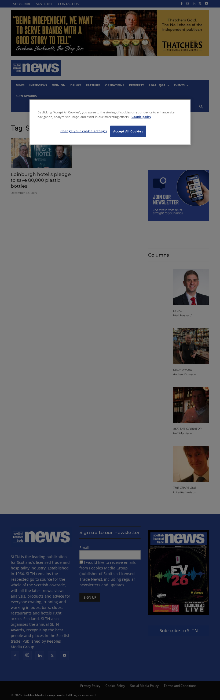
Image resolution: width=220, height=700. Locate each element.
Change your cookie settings (83, 131)
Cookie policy (141, 116)
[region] (110, 122)
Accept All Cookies (128, 131)
